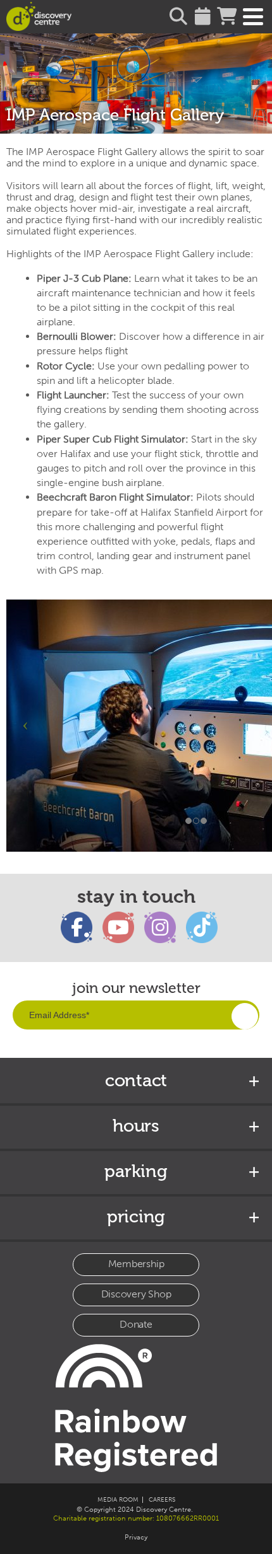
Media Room (118, 1500)
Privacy (136, 1537)
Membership (136, 1264)
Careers (162, 1500)
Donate (136, 1324)
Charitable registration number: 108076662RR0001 (136, 1518)
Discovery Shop (136, 1294)
